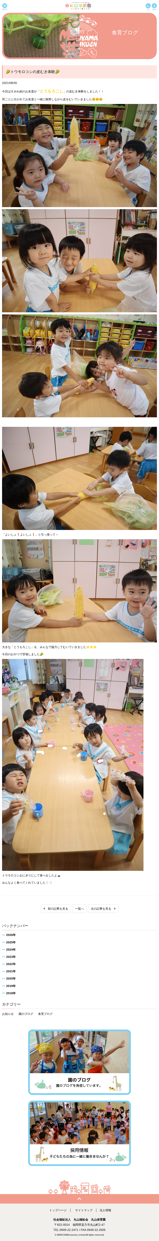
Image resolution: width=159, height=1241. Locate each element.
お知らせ (8, 1013)
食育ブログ (45, 1013)
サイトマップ (84, 1210)
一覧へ (79, 908)
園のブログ (26, 1013)
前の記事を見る (56, 908)
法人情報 (105, 1210)
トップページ (58, 1210)
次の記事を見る (102, 908)
